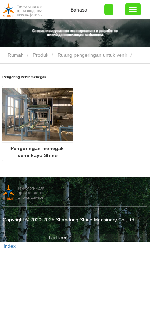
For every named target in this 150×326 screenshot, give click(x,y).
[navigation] (133, 9)
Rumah (15, 55)
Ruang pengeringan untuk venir (92, 55)
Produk (40, 55)
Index (9, 246)
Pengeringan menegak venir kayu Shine (37, 152)
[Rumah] (38, 10)
